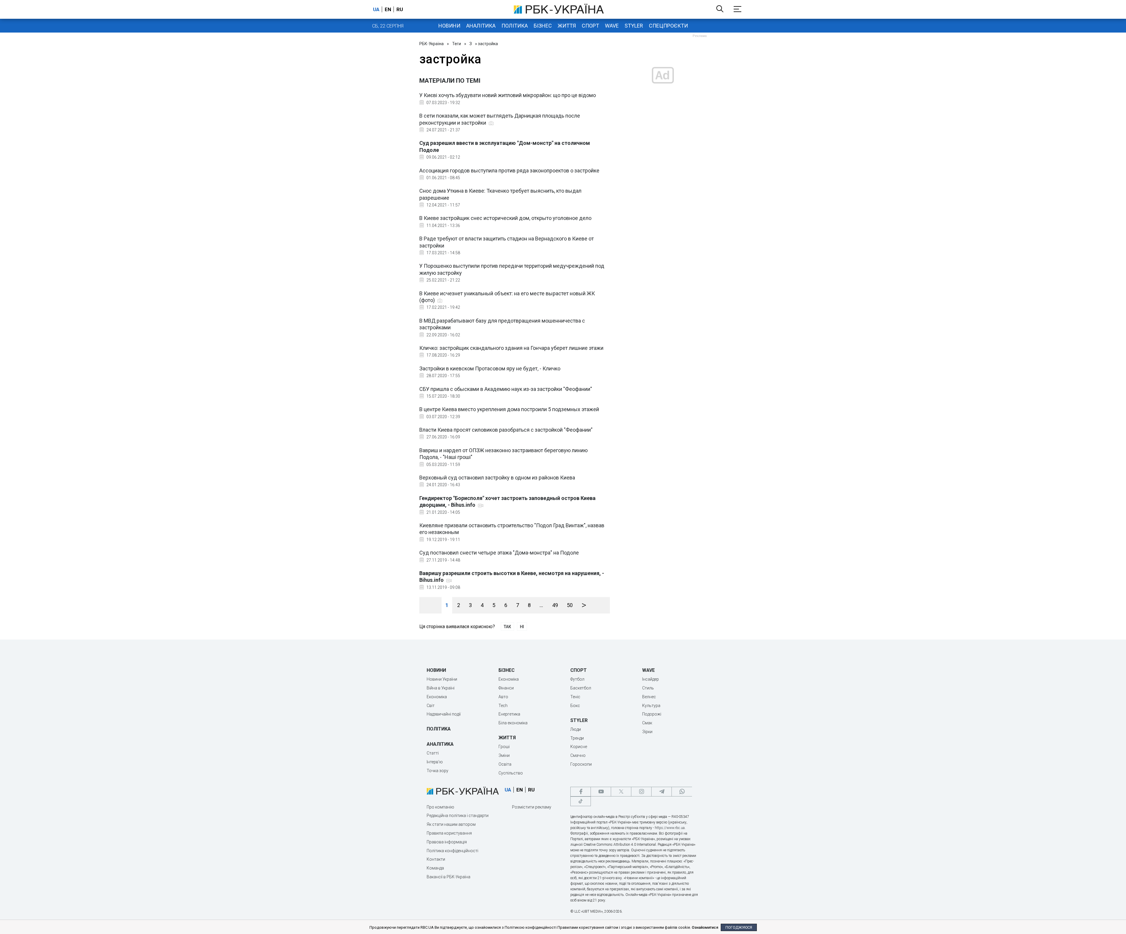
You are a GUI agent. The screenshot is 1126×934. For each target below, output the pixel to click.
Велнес (649, 696)
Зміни (504, 755)
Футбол (577, 679)
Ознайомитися (705, 927)
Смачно (578, 755)
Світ (431, 705)
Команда (435, 868)
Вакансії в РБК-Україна (448, 876)
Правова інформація (447, 842)
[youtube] (601, 791)
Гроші (504, 746)
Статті (433, 753)
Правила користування (449, 833)
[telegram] (661, 791)
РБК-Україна (431, 43)
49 (555, 605)
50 (570, 605)
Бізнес (543, 26)
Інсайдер (650, 679)
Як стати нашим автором (451, 824)
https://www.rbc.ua (670, 828)
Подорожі (651, 714)
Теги (456, 43)
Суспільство (510, 773)
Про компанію (440, 807)
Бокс (575, 705)
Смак (647, 723)
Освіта (504, 764)
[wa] (681, 791)
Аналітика (481, 26)
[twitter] (621, 791)
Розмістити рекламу (531, 807)
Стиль (648, 688)
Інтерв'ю (435, 762)
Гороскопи (581, 764)
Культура (651, 705)
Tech (503, 705)
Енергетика (509, 714)
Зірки (647, 731)
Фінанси (506, 688)
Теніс (575, 696)
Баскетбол (580, 688)
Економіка (437, 696)
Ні (522, 626)
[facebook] (580, 791)
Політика (514, 26)
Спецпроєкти (668, 26)
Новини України (442, 679)
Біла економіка (513, 723)
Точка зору (437, 770)
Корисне (578, 746)
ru (399, 9)
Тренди (577, 738)
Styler (634, 26)
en (388, 9)
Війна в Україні (441, 688)
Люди (575, 729)
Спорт (590, 26)
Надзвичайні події (444, 714)
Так (507, 626)
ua (376, 9)
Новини (449, 26)
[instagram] (641, 791)
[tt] (580, 801)
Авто (503, 696)
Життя (567, 26)
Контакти (436, 859)
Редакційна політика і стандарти (458, 815)
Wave (612, 26)
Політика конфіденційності (452, 850)
